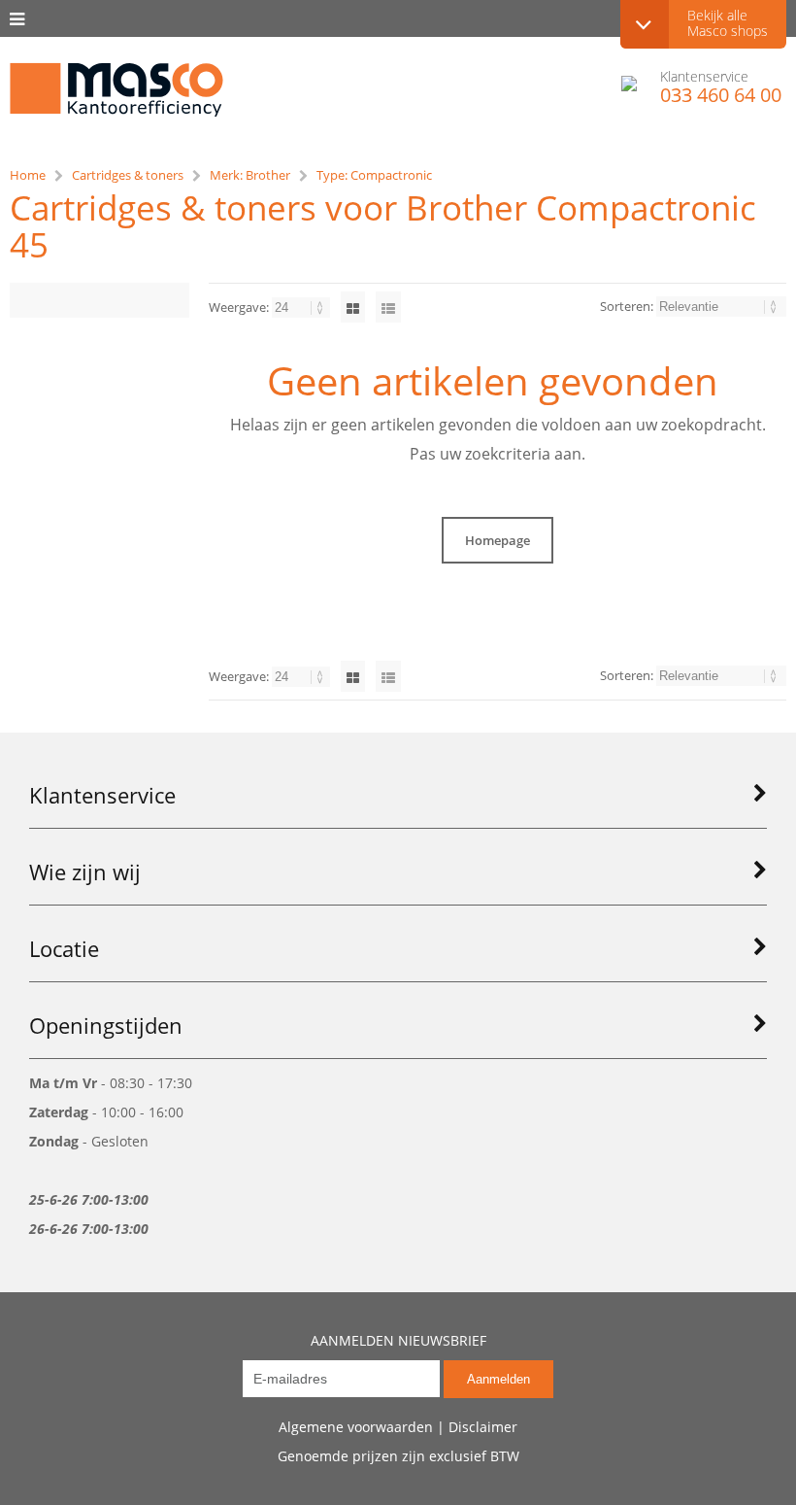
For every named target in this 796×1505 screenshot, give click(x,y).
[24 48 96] (302, 307)
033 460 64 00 (720, 95)
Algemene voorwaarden (356, 1427)
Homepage (497, 540)
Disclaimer (482, 1427)
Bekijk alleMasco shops (727, 23)
